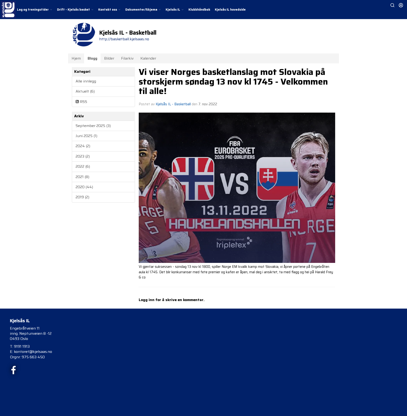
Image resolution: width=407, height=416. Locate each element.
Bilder (109, 58)
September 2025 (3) (93, 126)
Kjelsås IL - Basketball (173, 104)
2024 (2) (83, 146)
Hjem (76, 58)
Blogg (92, 58)
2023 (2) (83, 156)
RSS (83, 102)
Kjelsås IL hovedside (230, 9)
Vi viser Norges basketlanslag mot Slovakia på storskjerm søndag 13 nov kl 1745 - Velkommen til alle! (233, 81)
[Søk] (392, 5)
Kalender (148, 58)
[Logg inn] (401, 5)
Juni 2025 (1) (86, 136)
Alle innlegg (86, 81)
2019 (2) (82, 197)
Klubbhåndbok (199, 9)
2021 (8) (82, 177)
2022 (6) (83, 166)
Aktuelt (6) (85, 91)
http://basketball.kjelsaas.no (124, 39)
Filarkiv (127, 58)
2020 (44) (84, 187)
